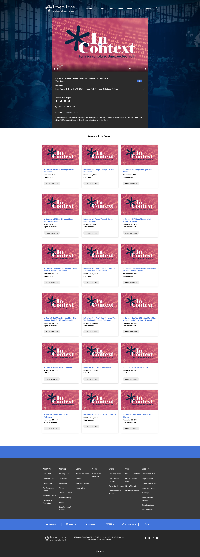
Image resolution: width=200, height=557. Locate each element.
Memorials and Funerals (147, 499)
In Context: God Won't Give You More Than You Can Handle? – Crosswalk (99, 269)
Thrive (61, 488)
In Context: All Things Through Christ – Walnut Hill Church (138, 220)
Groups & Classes (82, 483)
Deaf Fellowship (65, 497)
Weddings (145, 493)
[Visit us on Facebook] (145, 538)
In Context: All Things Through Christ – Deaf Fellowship (98, 220)
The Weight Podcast (116, 486)
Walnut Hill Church (49, 495)
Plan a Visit (47, 474)
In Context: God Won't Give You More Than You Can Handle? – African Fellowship (60, 319)
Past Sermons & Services (65, 508)
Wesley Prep (47, 483)
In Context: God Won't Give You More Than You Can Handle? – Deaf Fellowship (99, 319)
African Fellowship (66, 493)
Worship (101, 9)
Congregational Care (149, 483)
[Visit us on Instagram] (153, 538)
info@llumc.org (119, 537)
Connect (148, 9)
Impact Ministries (148, 510)
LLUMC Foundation (132, 491)
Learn (111, 9)
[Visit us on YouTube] (157, 538)
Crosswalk (63, 483)
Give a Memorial (131, 486)
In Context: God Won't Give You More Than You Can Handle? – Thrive (139, 269)
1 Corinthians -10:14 (70, 112)
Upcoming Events (115, 474)
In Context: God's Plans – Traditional (58, 367)
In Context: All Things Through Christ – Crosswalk (98, 170)
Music (61, 502)
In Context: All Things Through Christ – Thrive (138, 170)
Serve (120, 9)
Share (129, 9)
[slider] (92, 69)
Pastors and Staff (148, 474)
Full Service (52, 184)
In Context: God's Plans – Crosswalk (97, 367)
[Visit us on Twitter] (149, 538)
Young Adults (80, 488)
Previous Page (69, 106)
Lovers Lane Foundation (47, 501)
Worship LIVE (64, 474)
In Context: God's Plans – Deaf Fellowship (99, 415)
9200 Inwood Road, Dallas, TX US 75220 (86, 537)
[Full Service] (139, 81)
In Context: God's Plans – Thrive (135, 367)
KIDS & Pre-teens (82, 474)
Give (138, 9)
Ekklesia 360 (100, 551)
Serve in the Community (96, 475)
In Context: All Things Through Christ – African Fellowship (59, 220)
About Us (89, 9)
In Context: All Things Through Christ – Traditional (59, 170)
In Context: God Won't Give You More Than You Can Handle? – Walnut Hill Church (139, 319)
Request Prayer (147, 478)
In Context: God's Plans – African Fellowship (56, 416)
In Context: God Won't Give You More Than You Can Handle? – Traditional (60, 269)
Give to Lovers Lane (132, 474)
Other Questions (148, 505)
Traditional (63, 478)
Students (79, 478)
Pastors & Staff (48, 478)
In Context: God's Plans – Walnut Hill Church (137, 416)
